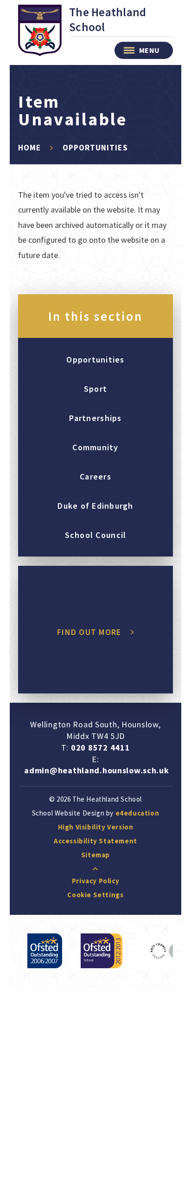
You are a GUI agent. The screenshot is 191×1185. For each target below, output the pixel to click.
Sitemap (95, 854)
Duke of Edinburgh (95, 505)
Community (95, 447)
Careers (95, 476)
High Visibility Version (96, 826)
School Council (96, 535)
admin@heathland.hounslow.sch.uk (96, 770)
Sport (95, 388)
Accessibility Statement (95, 840)
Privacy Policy (95, 880)
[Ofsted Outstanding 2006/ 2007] (44, 950)
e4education (137, 813)
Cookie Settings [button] (95, 894)
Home (29, 147)
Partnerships (95, 418)
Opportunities (95, 147)
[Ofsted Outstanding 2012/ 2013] (101, 950)
